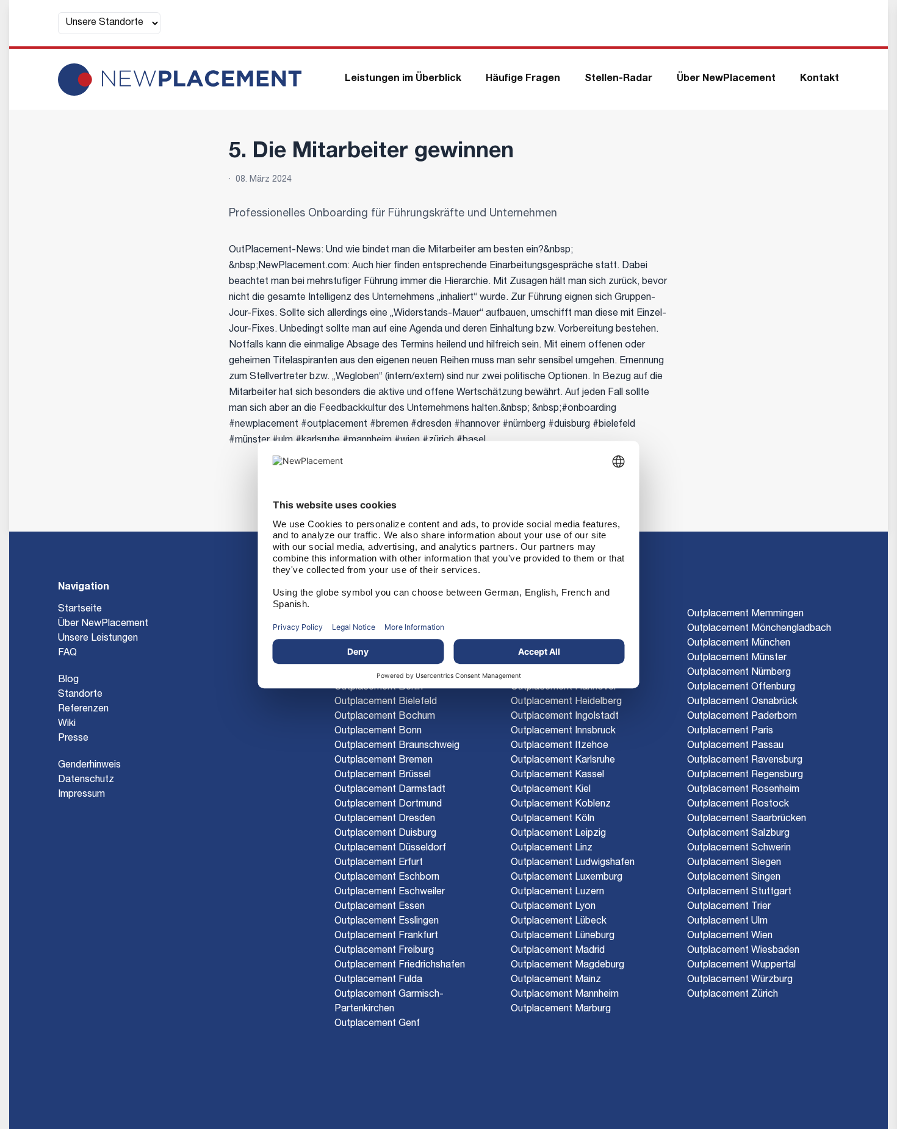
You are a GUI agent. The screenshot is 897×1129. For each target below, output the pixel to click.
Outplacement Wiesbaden (743, 951)
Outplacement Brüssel (382, 775)
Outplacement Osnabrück (742, 702)
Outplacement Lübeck (559, 922)
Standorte (80, 695)
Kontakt (819, 79)
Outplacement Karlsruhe (563, 761)
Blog (68, 680)
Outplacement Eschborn (386, 878)
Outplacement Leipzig (558, 834)
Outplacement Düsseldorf (390, 848)
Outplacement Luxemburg (566, 878)
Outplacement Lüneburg (562, 936)
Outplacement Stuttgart (739, 892)
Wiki (67, 724)
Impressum (81, 795)
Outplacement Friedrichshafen (399, 966)
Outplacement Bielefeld (385, 702)
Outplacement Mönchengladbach (759, 629)
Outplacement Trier (729, 907)
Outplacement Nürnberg (739, 673)
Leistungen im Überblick (403, 79)
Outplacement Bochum (384, 717)
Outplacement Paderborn (742, 717)
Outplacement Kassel (557, 775)
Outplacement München (738, 644)
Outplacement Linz (552, 848)
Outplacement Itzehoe (559, 746)
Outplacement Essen (379, 907)
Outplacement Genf (377, 1024)
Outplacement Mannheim (565, 995)
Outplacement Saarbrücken (746, 819)
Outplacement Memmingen (745, 614)
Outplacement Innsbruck (563, 731)
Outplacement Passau (735, 746)
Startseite (80, 609)
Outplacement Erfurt (378, 863)
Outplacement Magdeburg (567, 966)
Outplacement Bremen (383, 761)
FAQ (67, 653)
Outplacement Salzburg (738, 834)
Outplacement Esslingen (386, 922)
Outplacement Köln (552, 819)
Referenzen (83, 709)
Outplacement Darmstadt (389, 790)
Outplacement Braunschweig (396, 746)
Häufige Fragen (523, 79)
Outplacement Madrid (558, 951)
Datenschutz (86, 780)
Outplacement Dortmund (388, 805)
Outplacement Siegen (734, 863)
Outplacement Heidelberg (566, 702)
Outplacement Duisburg (385, 834)
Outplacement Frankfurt (386, 936)
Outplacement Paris (730, 731)
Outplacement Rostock (738, 805)
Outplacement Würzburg (740, 980)
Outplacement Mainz (556, 980)
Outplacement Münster (737, 658)
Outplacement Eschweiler (389, 892)
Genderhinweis (89, 766)
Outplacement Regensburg (745, 775)
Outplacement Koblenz (561, 805)
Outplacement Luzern (557, 892)
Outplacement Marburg (561, 1009)
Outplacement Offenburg (741, 688)
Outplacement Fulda (378, 980)
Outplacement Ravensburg (744, 761)
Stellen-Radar (618, 79)
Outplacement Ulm (727, 922)
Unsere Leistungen (98, 639)
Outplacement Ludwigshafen (573, 863)
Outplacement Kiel (551, 790)
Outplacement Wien (730, 936)
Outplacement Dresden (384, 819)
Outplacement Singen (733, 878)
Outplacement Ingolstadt (565, 717)
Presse (73, 739)
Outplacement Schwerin (739, 848)
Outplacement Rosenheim (743, 790)
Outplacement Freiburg (384, 951)
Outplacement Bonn (378, 731)
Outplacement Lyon (553, 907)
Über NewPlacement (726, 79)
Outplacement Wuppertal (741, 966)
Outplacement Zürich (732, 995)
